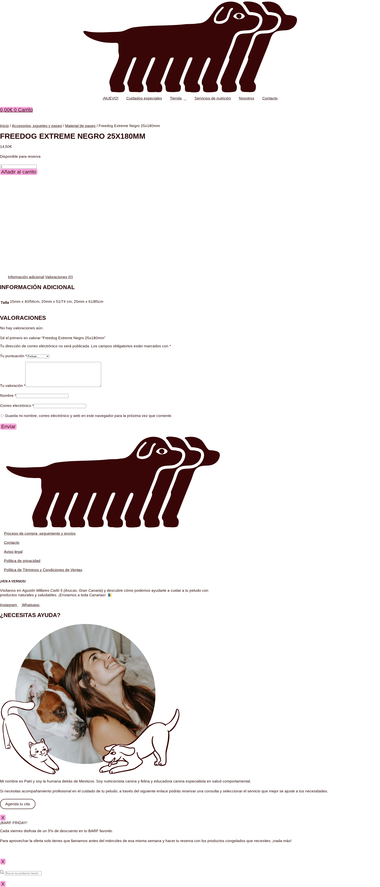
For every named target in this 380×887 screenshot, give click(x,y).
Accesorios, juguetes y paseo (37, 126)
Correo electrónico (17, 406)
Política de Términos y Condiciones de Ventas (43, 570)
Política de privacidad (22, 561)
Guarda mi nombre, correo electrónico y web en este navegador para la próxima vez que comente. (88, 416)
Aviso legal (13, 552)
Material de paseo (80, 126)
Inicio (4, 126)
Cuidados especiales (144, 98)
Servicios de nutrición (213, 98)
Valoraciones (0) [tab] (59, 277)
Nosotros (246, 98)
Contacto (270, 98)
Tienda (176, 98)
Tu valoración (12, 386)
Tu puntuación (13, 356)
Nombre (8, 395)
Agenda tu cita (17, 804)
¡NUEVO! (110, 98)
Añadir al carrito (18, 172)
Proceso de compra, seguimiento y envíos (40, 533)
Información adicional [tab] (26, 277)
